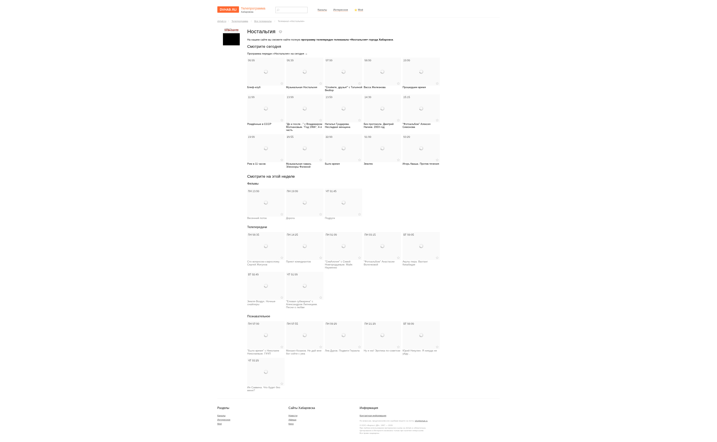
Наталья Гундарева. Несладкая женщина (337, 125)
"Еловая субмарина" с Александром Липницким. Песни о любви (302, 304)
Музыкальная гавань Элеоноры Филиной (298, 165)
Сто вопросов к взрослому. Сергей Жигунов (263, 263)
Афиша (292, 419)
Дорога (290, 218)
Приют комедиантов (298, 261)
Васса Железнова (375, 87)
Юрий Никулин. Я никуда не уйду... (420, 352)
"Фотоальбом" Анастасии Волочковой (379, 263)
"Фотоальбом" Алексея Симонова (417, 125)
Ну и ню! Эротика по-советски (382, 350)
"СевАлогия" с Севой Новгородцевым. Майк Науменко (338, 264)
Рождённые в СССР (259, 123)
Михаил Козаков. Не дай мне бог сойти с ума (304, 352)
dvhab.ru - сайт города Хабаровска (228, 9)
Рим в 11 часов (256, 163)
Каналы (322, 9)
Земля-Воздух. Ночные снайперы (261, 303)
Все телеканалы (263, 21)
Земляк (368, 163)
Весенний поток (257, 218)
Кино (291, 424)
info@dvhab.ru (421, 421)
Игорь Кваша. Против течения (421, 163)
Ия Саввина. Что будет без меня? (263, 389)
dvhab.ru (221, 21)
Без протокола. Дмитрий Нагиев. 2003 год (379, 125)
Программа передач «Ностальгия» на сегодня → (277, 53)
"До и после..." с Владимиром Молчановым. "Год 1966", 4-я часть (304, 126)
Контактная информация (373, 415)
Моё (360, 9)
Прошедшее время (414, 87)
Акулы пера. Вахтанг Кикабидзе (415, 263)
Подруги (330, 218)
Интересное (340, 9)
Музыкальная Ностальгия (301, 87)
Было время (332, 163)
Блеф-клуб (253, 87)
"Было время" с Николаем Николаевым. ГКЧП (263, 352)
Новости (292, 415)
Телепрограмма (240, 21)
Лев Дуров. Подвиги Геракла (342, 350)
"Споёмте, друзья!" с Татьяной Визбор (343, 89)
